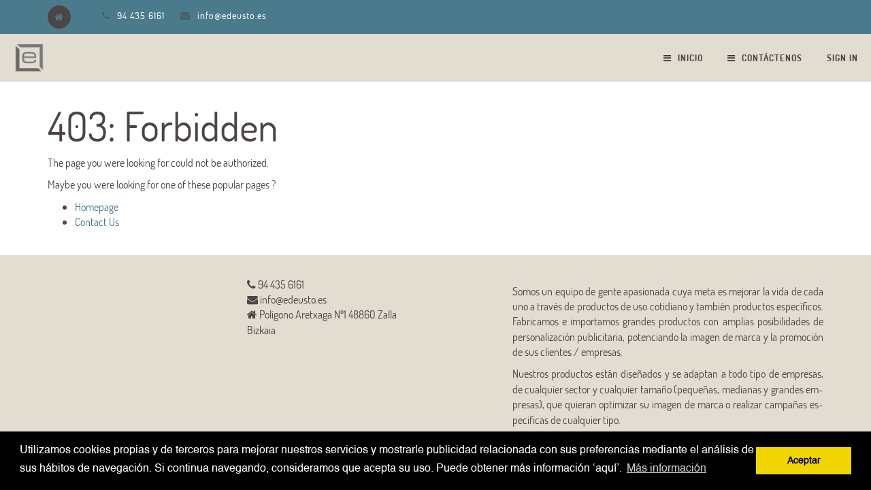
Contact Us (97, 221)
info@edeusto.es (231, 15)
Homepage (96, 206)
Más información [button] (666, 468)
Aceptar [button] (804, 461)
